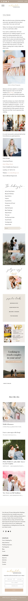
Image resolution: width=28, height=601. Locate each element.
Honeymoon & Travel (10, 203)
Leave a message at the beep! (11, 432)
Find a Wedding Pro (7, 540)
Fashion (7, 198)
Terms (16, 599)
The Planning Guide (9, 217)
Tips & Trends (6, 15)
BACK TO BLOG (7, 383)
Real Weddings (8, 210)
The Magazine (5, 547)
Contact (4, 564)
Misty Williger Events (8, 164)
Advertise (20, 1)
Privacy (12, 599)
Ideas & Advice (5, 542)
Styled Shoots (8, 212)
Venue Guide (8, 224)
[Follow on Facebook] (2, 1)
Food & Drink (8, 200)
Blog (3, 549)
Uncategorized (8, 222)
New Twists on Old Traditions (12, 493)
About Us (4, 557)
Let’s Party (7, 205)
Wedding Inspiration (7, 544)
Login (25, 1)
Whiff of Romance (8, 424)
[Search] (22, 228)
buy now (14, 251)
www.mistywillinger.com (13, 172)
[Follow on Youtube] (6, 1)
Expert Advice (8, 196)
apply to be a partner (14, 361)
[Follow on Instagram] (4, 1)
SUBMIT (14, 590)
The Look (7, 215)
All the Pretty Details (9, 191)
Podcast (4, 562)
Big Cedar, (11, 92)
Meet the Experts (9, 208)
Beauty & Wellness (9, 193)
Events (3, 551)
